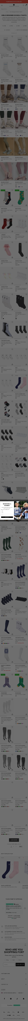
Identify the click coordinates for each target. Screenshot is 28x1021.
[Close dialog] (27, 502)
